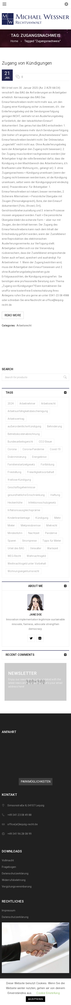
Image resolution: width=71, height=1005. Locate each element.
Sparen (12, 540)
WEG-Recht (14, 555)
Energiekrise (39, 456)
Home (14, 41)
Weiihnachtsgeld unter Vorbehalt (27, 563)
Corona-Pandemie (33, 449)
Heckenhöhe (15, 502)
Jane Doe (35, 614)
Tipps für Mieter (51, 540)
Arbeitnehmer (27, 403)
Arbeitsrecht (24, 325)
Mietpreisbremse (31, 525)
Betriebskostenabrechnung (24, 434)
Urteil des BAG (16, 548)
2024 (11, 403)
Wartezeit (52, 548)
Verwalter (35, 548)
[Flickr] (40, 638)
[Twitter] (31, 638)
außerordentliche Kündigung (24, 426)
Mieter (11, 525)
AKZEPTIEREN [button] (35, 999)
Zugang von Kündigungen (27, 63)
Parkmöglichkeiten (35, 781)
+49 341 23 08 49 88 (19, 814)
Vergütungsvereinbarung (17, 886)
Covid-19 (55, 449)
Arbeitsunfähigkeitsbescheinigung (28, 411)
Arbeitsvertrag (16, 418)
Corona (12, 449)
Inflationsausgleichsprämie (24, 510)
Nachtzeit (33, 533)
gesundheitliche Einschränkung (26, 495)
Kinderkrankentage (19, 517)
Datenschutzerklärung (15, 873)
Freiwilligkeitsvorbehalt (40, 472)
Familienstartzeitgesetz (21, 464)
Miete (57, 517)
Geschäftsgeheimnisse (21, 487)
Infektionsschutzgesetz (42, 502)
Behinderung (54, 426)
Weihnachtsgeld (36, 555)
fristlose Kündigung (19, 479)
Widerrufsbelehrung (14, 880)
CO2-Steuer (45, 441)
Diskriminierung (17, 456)
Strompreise (29, 540)
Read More (13, 315)
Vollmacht (8, 860)
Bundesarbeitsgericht (20, 441)
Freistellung (14, 472)
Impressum (8, 910)
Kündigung (42, 517)
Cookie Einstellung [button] (48, 993)
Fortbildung (47, 464)
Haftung (55, 495)
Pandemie (51, 533)
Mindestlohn (15, 533)
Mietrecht (51, 525)
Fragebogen (9, 866)
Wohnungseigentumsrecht (23, 571)
